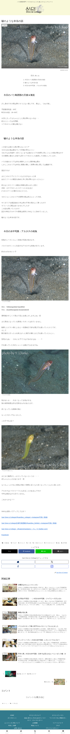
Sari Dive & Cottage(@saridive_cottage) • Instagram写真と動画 (24, 517)
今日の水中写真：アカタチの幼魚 (36, 85)
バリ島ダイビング (38, 543)
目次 (32, 75)
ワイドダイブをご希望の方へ (58, 718)
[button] (60, 551)
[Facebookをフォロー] (18, 566)
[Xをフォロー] (52, 562)
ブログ (58, 725)
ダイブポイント (12, 718)
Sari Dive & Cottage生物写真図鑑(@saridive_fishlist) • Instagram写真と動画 (29, 523)
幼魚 (58, 543)
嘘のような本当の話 (31, 82)
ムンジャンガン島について (12, 723)
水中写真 (64, 543)
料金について (35, 725)
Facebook (5, 535)
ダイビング (22, 543)
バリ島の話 (6, 543)
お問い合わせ (18, 728)
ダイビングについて (35, 715)
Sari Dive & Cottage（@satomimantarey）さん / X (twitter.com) (24, 529)
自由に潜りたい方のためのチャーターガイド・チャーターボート (35, 719)
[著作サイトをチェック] (18, 562)
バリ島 (29, 543)
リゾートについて (58, 723)
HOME (12, 715)
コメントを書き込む (35, 697)
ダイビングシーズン (58, 715)
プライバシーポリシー (52, 728)
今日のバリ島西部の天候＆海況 (35, 79)
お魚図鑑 (35, 723)
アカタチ (14, 543)
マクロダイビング (50, 543)
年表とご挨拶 (12, 725)
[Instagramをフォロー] (52, 566)
